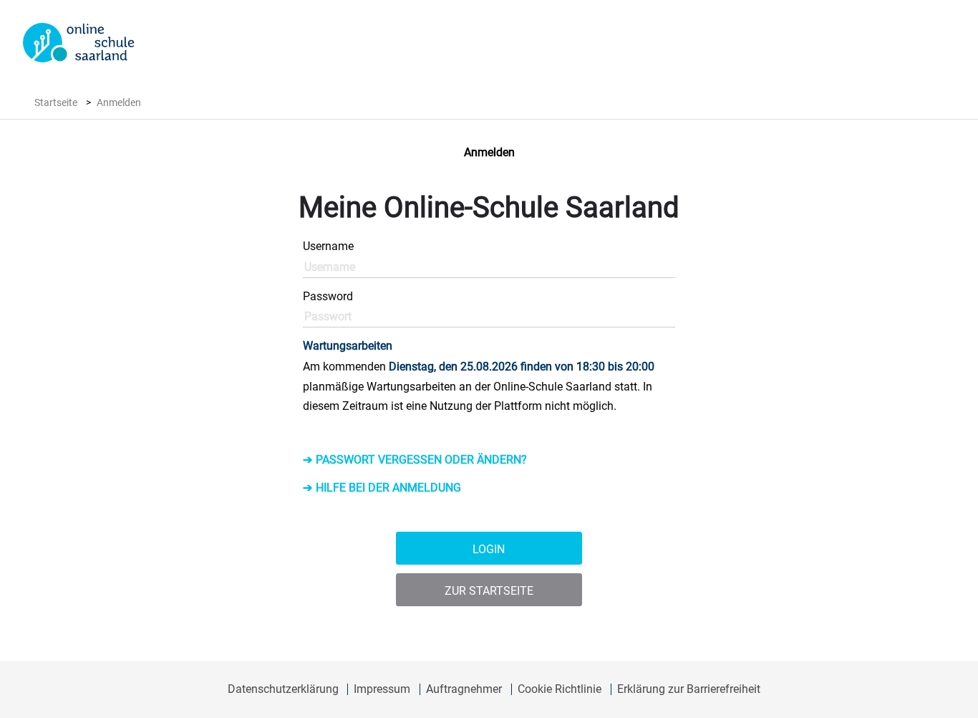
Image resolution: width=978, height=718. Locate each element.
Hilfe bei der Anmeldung (388, 487)
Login (489, 549)
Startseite (55, 102)
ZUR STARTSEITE (489, 591)
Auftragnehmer (464, 689)
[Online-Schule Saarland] (79, 42)
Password (328, 296)
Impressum (382, 689)
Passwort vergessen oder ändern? (421, 459)
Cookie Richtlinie (559, 689)
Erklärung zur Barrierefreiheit (688, 689)
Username (328, 246)
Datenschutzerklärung (283, 689)
